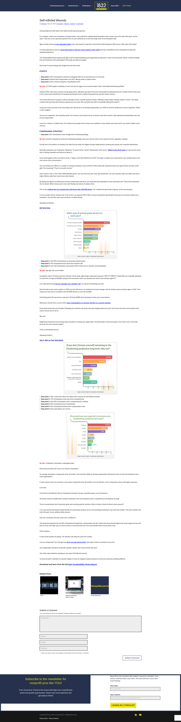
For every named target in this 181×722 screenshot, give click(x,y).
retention (66, 24)
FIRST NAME (114, 686)
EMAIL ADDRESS (115, 695)
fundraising (60, 24)
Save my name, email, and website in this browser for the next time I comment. (65, 653)
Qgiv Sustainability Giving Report (82, 564)
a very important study (63, 44)
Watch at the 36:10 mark (116, 150)
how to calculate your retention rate (68, 284)
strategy (72, 24)
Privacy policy (44, 718)
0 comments (79, 24)
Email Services (73, 6)
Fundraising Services (57, 6)
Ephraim (43, 24)
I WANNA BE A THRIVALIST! (123, 705)
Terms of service (54, 718)
